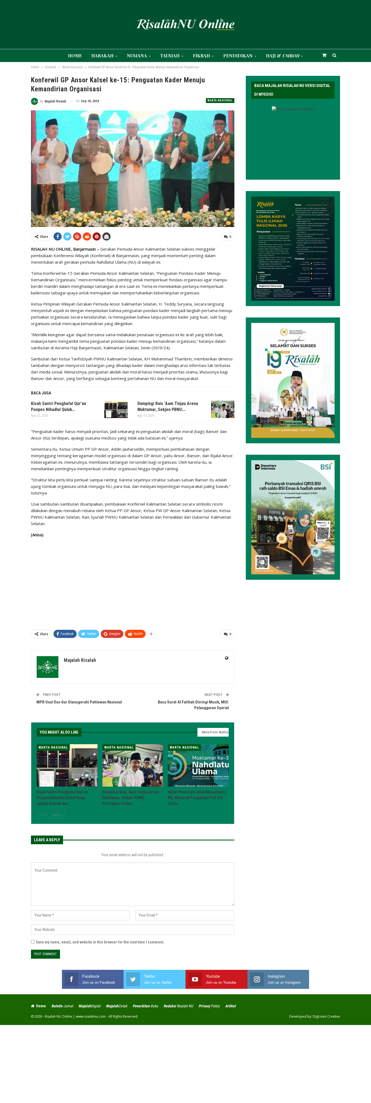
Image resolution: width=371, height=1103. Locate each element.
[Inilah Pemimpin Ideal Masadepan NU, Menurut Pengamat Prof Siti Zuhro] (198, 765)
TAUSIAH (170, 55)
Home (41, 1006)
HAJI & (282, 55)
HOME (75, 55)
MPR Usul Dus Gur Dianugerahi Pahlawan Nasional (79, 702)
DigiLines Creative (326, 1016)
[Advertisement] (132, 581)
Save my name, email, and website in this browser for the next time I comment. (100, 942)
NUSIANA (137, 55)
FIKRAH (201, 55)
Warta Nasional (220, 100)
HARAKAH (102, 55)
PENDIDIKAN (238, 55)
